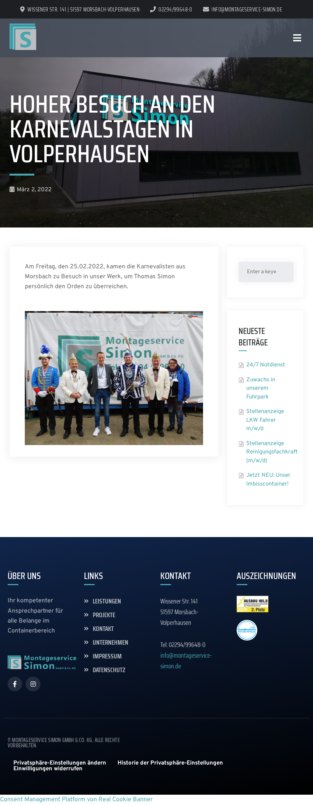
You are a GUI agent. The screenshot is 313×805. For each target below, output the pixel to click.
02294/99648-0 (175, 9)
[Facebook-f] (15, 684)
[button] (59, 763)
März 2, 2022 (34, 190)
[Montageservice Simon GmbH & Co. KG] (23, 36)
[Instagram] (33, 684)
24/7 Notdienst (265, 365)
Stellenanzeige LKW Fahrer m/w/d (265, 420)
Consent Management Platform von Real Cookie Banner (76, 799)
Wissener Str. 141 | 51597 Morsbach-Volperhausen (83, 9)
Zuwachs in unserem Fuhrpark (260, 388)
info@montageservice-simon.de (246, 9)
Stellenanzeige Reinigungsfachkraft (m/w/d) (272, 452)
